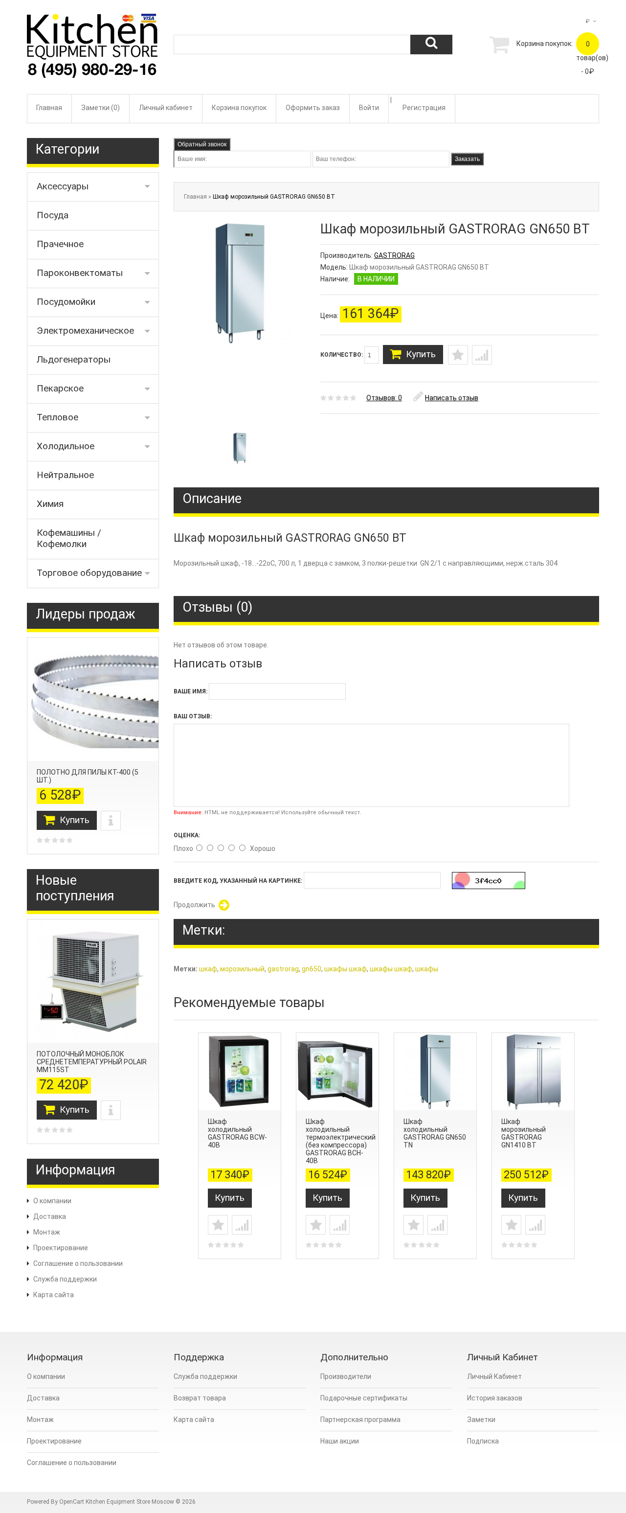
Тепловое (57, 417)
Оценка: (187, 835)
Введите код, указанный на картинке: (238, 880)
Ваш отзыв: (193, 716)
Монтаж (46, 1232)
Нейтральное (65, 475)
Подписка (483, 1441)
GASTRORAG (394, 255)
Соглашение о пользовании (78, 1263)
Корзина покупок (239, 108)
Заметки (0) (100, 108)
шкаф (208, 969)
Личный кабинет (166, 108)
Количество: (342, 354)
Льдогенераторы (74, 359)
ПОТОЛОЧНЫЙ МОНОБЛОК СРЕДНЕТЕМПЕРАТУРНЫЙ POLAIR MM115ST (92, 1062)
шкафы (426, 969)
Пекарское (60, 388)
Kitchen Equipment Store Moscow (130, 1501)
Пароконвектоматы (80, 272)
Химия (50, 503)
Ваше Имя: (190, 691)
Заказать (467, 159)
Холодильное (65, 446)
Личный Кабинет (494, 1376)
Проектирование (60, 1248)
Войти (369, 108)
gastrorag (283, 969)
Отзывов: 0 (384, 398)
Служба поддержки (65, 1279)
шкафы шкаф (345, 969)
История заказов (494, 1398)
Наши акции (339, 1441)
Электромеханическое (85, 330)
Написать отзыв (451, 398)
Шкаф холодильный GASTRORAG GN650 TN (434, 1133)
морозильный (242, 969)
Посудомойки (66, 301)
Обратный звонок (202, 144)
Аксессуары (63, 186)
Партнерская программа (360, 1419)
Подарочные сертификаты (363, 1398)
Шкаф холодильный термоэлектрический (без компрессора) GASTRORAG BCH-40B (341, 1141)
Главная (49, 108)
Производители (345, 1376)
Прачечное (60, 244)
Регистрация (424, 108)
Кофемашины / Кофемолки (69, 538)
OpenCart (71, 1501)
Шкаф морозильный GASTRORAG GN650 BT (274, 196)
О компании (52, 1201)
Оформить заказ (313, 108)
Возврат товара (200, 1398)
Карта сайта (53, 1295)
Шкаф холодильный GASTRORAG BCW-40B (237, 1133)
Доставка (49, 1216)
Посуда (52, 215)
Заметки (481, 1419)
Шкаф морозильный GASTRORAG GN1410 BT (523, 1133)
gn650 (311, 969)
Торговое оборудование (89, 572)
